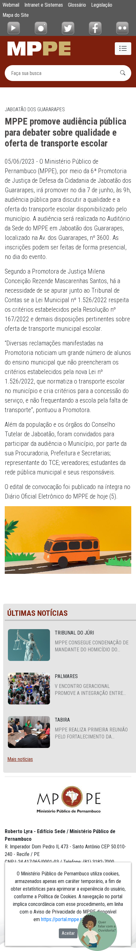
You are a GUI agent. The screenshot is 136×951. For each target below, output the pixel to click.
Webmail (11, 5)
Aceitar (68, 933)
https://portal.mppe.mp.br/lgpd (71, 919)
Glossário (77, 5)
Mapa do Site (16, 15)
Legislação (101, 5)
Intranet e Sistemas (43, 5)
